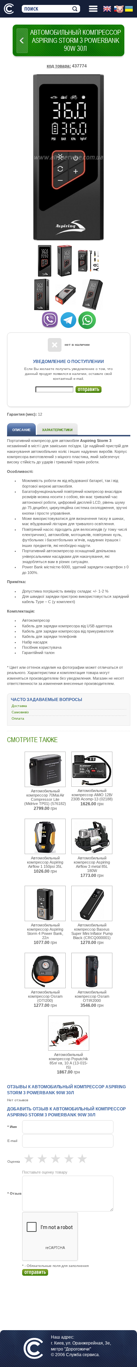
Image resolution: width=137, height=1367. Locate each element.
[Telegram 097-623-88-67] (68, 319)
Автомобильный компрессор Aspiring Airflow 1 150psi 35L (45, 862)
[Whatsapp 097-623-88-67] (87, 319)
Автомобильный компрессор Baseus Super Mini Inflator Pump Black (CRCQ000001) (92, 931)
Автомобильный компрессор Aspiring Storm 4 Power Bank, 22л (45, 931)
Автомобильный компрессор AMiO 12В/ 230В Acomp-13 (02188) (92, 794)
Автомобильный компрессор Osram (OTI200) (45, 996)
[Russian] (119, 9)
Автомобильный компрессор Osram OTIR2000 (92, 996)
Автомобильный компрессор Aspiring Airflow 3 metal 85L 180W (92, 864)
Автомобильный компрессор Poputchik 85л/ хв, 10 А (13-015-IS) (68, 1060)
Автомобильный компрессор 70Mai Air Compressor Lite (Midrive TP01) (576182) (45, 797)
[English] (108, 9)
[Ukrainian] (130, 9)
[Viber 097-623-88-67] (50, 319)
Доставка (19, 706)
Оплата (18, 718)
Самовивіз (20, 712)
